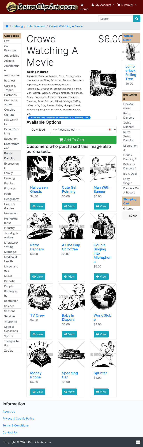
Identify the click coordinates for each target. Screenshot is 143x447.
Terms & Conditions (15, 425)
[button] (103, 4)
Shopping (10, 321)
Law (7, 41)
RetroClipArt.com (39, 442)
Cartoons (10, 95)
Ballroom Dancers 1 (129, 166)
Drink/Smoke (11, 122)
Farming (9, 178)
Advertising (11, 55)
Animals (9, 61)
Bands (8, 153)
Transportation (11, 343)
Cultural (9, 114)
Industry (9, 228)
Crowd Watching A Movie (66, 26)
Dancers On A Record (131, 190)
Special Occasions (11, 329)
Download (38, 129)
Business (10, 80)
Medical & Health (10, 259)
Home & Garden (9, 206)
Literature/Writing (11, 244)
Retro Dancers (37, 247)
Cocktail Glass (128, 106)
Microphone (130, 147)
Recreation (11, 300)
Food (7, 193)
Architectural (11, 68)
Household (11, 213)
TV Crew (37, 315)
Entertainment (36, 26)
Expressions (11, 165)
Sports (8, 336)
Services (9, 316)
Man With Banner (101, 189)
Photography (11, 293)
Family (8, 173)
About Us (9, 411)
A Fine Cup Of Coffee (71, 247)
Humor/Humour (11, 220)
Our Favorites (10, 48)
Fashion (9, 183)
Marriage (10, 252)
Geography (11, 199)
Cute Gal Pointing (69, 189)
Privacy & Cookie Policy (18, 418)
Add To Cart (73, 140)
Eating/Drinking (11, 131)
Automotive (12, 75)
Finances (10, 188)
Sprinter (100, 373)
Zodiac (8, 350)
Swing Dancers (128, 125)
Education (10, 138)
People (8, 286)
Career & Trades (10, 88)
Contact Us (10, 432)
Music (8, 276)
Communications (11, 102)
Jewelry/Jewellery (11, 235)
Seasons (9, 311)
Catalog (17, 26)
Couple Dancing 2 (130, 157)
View (39, 206)
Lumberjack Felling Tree (130, 72)
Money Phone (36, 375)
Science (9, 306)
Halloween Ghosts (39, 189)
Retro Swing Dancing (128, 136)
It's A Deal (130, 173)
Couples (9, 109)
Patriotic (9, 281)
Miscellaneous (11, 268)
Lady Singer (127, 181)
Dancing (9, 158)
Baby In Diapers (68, 317)
